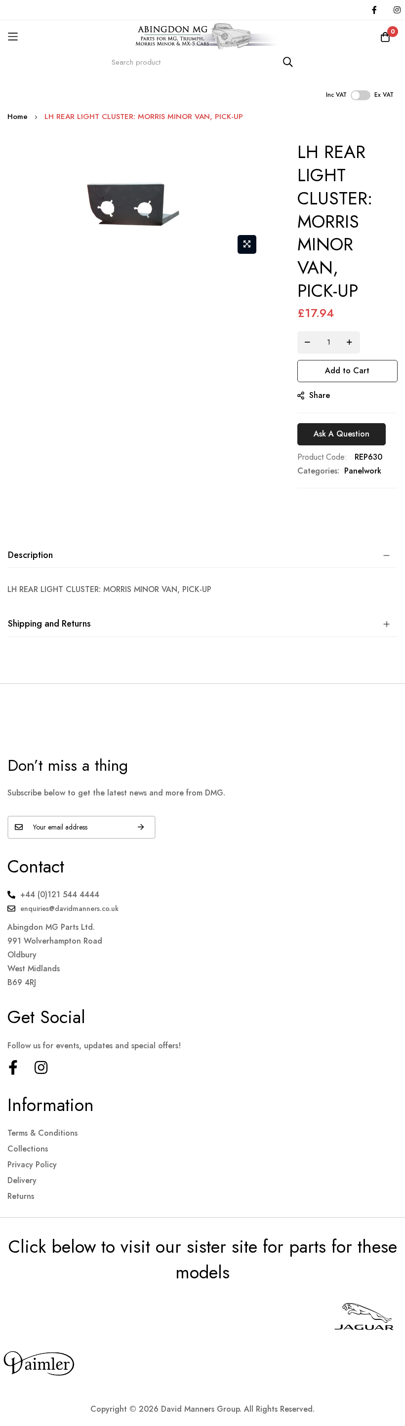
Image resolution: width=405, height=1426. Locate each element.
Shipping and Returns (49, 623)
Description (30, 555)
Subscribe (141, 827)
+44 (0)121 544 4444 (59, 894)
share (319, 395)
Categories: (318, 470)
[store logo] (202, 36)
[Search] (288, 62)
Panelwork (362, 470)
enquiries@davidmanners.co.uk (69, 908)
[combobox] (202, 62)
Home (17, 116)
